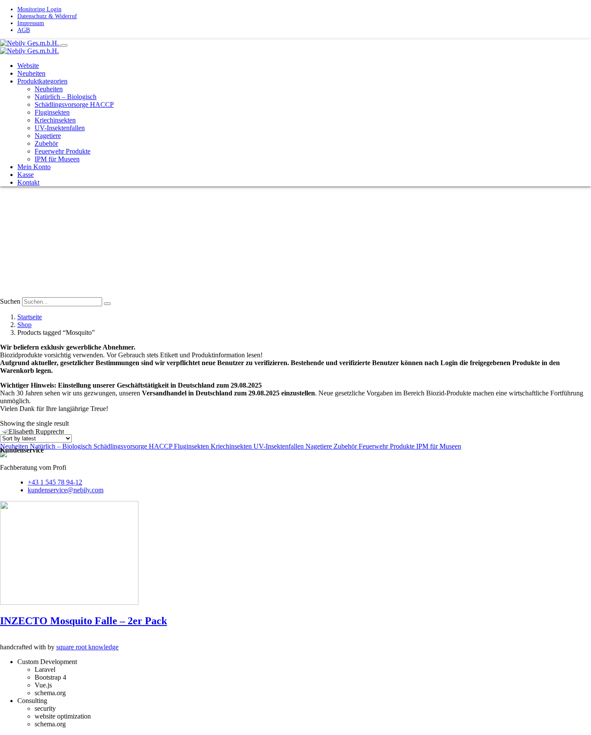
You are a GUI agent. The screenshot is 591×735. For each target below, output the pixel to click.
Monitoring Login (39, 9)
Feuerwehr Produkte (62, 151)
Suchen (10, 301)
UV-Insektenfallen (60, 128)
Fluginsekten (52, 112)
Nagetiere (48, 135)
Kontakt (28, 182)
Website (28, 65)
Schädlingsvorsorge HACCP (74, 104)
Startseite (29, 317)
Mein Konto (34, 166)
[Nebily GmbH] (30, 43)
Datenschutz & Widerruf (47, 16)
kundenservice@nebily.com (65, 490)
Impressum (30, 23)
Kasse (25, 174)
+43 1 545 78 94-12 (55, 482)
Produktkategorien (42, 81)
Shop (24, 324)
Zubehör (46, 143)
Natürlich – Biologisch (65, 96)
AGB (23, 30)
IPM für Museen (57, 159)
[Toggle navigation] (64, 45)
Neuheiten (31, 73)
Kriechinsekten (55, 120)
